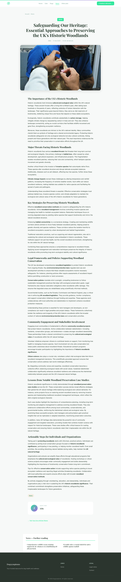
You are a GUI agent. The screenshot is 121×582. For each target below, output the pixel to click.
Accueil (27, 14)
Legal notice (93, 567)
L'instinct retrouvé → (105, 3)
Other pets (65, 3)
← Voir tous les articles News (38, 521)
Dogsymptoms (13, 564)
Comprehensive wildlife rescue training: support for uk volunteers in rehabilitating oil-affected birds (42, 547)
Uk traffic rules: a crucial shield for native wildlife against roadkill (77, 545)
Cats (46, 3)
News (57, 3)
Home (40, 3)
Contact (91, 570)
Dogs (51, 3)
